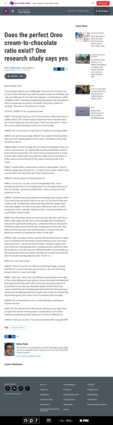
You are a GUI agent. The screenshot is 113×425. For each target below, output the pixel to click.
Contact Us (44, 390)
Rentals (66, 409)
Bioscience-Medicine (97, 33)
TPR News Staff (92, 390)
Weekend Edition (18, 327)
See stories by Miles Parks (29, 356)
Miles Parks (15, 68)
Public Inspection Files (71, 394)
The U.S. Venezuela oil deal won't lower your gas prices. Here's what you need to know (98, 94)
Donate (104, 3)
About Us (43, 385)
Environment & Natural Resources (98, 55)
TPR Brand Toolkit (46, 399)
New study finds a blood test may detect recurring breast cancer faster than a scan (98, 41)
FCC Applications (69, 399)
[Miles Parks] (9, 349)
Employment (44, 394)
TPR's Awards (92, 399)
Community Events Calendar (97, 404)
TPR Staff (90, 385)
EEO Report (68, 390)
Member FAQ (68, 404)
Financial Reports (69, 385)
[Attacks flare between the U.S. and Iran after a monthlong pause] (82, 111)
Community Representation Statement (49, 410)
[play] (6, 11)
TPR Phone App (92, 394)
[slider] (16, 11)
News (92, 86)
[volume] (13, 11)
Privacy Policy (45, 404)
